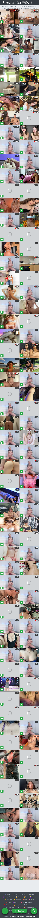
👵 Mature (19, 897)
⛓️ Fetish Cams (9, 907)
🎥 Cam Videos (29, 910)
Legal (34, 916)
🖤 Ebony (14, 894)
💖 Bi (22, 902)
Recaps (22, 916)
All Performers (28, 916)
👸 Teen (25, 897)
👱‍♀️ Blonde (33, 897)
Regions (14, 916)
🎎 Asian (7, 894)
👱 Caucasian (30, 894)
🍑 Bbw (25, 899)
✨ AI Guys (8, 910)
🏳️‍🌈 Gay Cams (8, 905)
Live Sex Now (20, 911)
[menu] (5, 911)
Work (18, 916)
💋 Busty (8, 902)
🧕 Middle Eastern (8, 897)
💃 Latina (22, 894)
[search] (33, 911)
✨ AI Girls (19, 907)
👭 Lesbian (15, 902)
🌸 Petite (31, 899)
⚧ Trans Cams (18, 905)
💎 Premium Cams (29, 905)
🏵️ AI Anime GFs (29, 907)
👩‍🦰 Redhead (17, 899)
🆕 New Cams (29, 902)
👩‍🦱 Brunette (8, 899)
